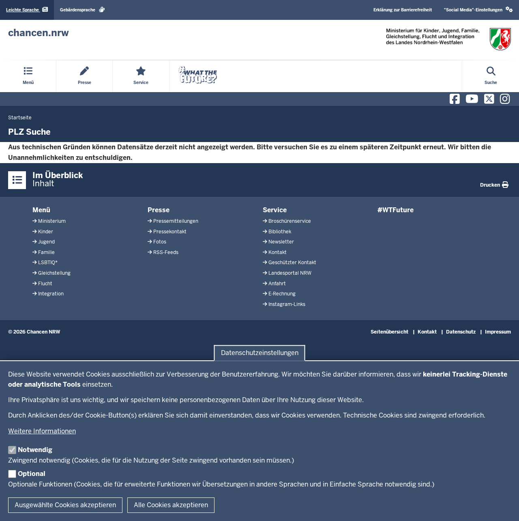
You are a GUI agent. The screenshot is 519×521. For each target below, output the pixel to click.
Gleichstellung (54, 273)
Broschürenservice (289, 221)
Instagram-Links (286, 304)
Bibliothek (279, 231)
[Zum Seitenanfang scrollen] (503, 506)
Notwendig (35, 450)
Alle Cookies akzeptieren (171, 505)
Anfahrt (277, 283)
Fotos (159, 242)
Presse (158, 210)
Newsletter (281, 242)
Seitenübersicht (389, 332)
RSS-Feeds (165, 252)
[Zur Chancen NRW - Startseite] (448, 39)
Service (275, 210)
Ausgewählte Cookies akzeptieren (65, 505)
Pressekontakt (170, 231)
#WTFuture (395, 210)
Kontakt (277, 252)
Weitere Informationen (42, 431)
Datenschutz (461, 332)
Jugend (46, 242)
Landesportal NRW (289, 273)
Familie (46, 252)
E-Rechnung (282, 294)
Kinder (45, 231)
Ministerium (52, 221)
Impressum (498, 332)
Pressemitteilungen (175, 221)
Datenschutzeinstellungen (259, 353)
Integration (51, 294)
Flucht (45, 283)
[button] (478, 10)
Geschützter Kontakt (292, 262)
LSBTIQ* (48, 262)
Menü (41, 210)
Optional (31, 473)
